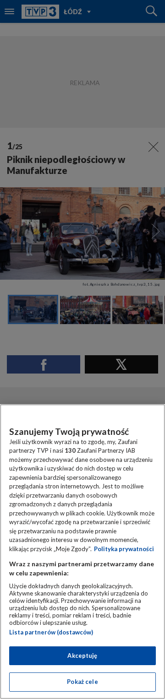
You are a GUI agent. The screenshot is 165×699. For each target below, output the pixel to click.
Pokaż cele (82, 681)
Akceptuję (82, 655)
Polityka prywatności (124, 549)
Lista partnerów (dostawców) (51, 632)
